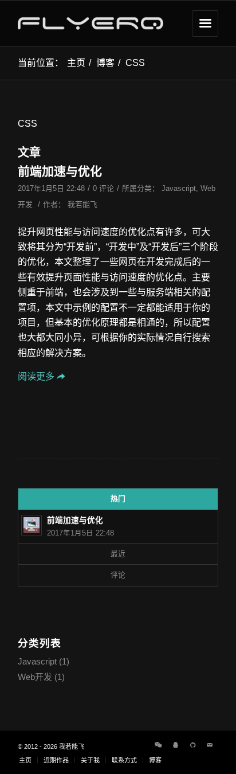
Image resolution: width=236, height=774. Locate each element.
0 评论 (103, 188)
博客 (105, 63)
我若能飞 (82, 204)
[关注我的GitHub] (192, 744)
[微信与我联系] (158, 744)
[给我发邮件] (209, 744)
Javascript (179, 188)
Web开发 (35, 677)
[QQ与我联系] (175, 744)
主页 (76, 63)
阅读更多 (36, 376)
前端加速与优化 (60, 171)
